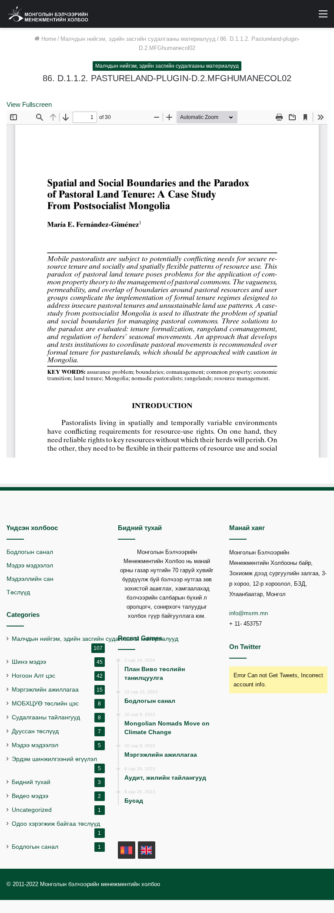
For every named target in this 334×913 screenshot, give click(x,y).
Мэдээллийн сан (30, 579)
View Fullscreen (29, 104)
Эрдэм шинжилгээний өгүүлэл (54, 759)
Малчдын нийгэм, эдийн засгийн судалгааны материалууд (138, 39)
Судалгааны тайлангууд (46, 717)
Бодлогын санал (30, 552)
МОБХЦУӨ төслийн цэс (45, 703)
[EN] (146, 850)
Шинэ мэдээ (29, 662)
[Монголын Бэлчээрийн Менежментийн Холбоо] (48, 14)
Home (48, 39)
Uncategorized (32, 810)
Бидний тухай (31, 782)
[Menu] (323, 17)
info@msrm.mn (248, 613)
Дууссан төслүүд (35, 731)
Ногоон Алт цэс (33, 675)
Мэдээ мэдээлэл (30, 565)
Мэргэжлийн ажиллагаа (45, 689)
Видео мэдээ (30, 796)
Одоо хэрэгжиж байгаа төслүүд (56, 824)
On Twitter (245, 646)
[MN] (126, 850)
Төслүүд (18, 592)
